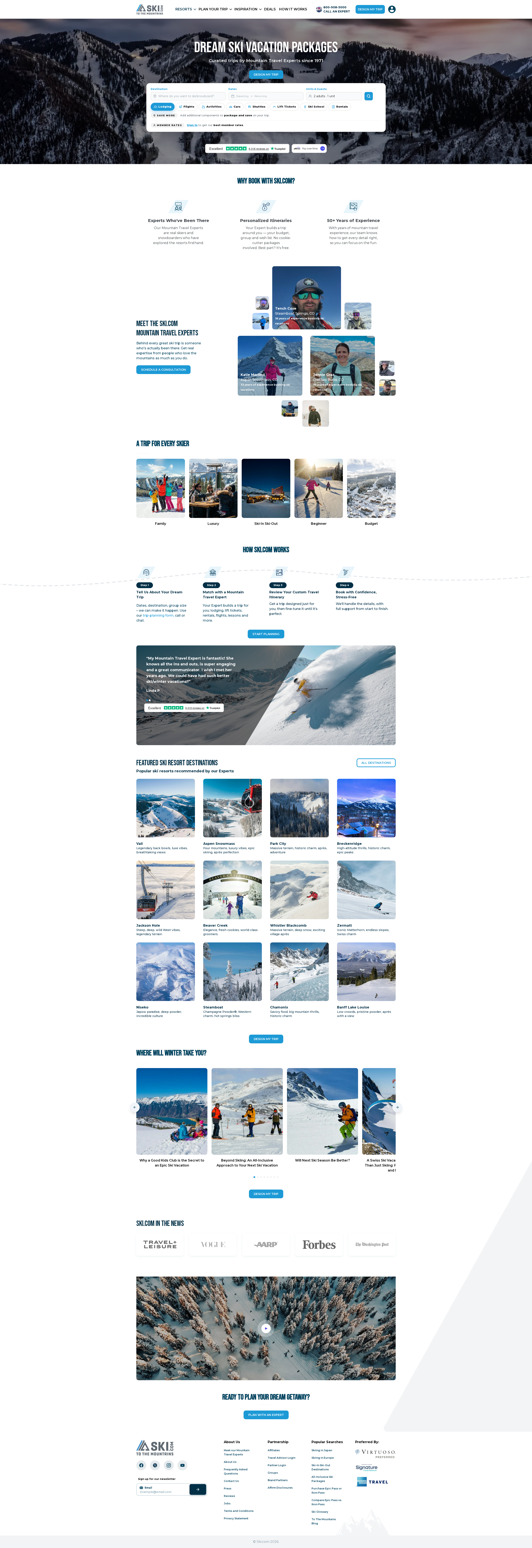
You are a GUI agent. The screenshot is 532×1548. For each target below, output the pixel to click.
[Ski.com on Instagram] (169, 1465)
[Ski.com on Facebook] (141, 1465)
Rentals (342, 106)
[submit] (198, 1489)
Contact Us (231, 1481)
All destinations (376, 763)
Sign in (192, 125)
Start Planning (266, 634)
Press (227, 1488)
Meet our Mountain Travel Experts (236, 1452)
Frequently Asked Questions (236, 1471)
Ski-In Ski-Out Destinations (321, 1467)
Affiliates (274, 1450)
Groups (273, 1472)
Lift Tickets (286, 106)
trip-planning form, (158, 615)
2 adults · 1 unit (324, 96)
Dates (232, 89)
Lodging (164, 106)
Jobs (227, 1503)
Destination (159, 89)
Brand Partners (278, 1480)
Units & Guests (316, 89)
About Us (230, 1461)
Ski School (316, 106)
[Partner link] (159, 1244)
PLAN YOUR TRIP (213, 9)
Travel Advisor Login (281, 1457)
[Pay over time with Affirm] (309, 148)
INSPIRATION (245, 9)
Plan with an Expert (266, 1415)
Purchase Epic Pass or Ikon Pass (327, 1490)
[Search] (369, 96)
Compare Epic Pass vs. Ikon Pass (327, 1502)
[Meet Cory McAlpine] (262, 303)
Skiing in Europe (323, 1457)
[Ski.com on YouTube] (182, 1465)
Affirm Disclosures (280, 1487)
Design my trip (370, 9)
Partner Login (277, 1465)
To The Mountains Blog (324, 1521)
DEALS (270, 9)
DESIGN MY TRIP (266, 1039)
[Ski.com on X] (155, 1465)
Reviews (229, 1496)
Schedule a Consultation (163, 370)
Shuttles (258, 106)
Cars (237, 106)
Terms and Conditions (239, 1510)
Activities (214, 106)
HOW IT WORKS (293, 9)
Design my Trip (266, 74)
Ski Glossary (320, 1511)
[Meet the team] (260, 321)
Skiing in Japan (322, 1450)
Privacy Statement (236, 1518)
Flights (188, 106)
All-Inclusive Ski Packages (322, 1479)
